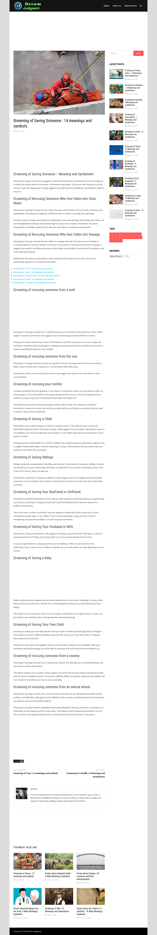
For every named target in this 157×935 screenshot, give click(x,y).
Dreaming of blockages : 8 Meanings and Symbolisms (130, 165)
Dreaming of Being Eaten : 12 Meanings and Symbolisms (133, 73)
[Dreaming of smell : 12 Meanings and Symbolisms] (116, 132)
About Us (117, 6)
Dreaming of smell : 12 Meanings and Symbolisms (134, 134)
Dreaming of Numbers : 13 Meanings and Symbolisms (134, 88)
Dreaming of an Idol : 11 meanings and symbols (33, 279)
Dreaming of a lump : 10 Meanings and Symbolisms (133, 198)
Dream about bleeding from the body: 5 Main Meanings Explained (25, 911)
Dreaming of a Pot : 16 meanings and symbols (33, 268)
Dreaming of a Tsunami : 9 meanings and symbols (34, 282)
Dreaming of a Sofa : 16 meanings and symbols (33, 272)
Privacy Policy (131, 6)
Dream (106, 6)
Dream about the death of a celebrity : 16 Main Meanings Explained (90, 911)
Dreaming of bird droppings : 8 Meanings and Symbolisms (132, 182)
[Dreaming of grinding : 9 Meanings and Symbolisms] (116, 100)
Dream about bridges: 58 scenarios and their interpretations (88, 876)
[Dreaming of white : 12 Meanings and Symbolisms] (116, 210)
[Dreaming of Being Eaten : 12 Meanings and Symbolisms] (116, 70)
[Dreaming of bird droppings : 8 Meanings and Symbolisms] (116, 178)
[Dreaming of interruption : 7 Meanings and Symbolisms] (116, 114)
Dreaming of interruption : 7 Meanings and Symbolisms (131, 118)
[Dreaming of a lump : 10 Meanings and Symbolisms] (116, 196)
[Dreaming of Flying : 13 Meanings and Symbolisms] (116, 146)
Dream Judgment (34, 931)
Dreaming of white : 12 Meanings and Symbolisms (134, 213)
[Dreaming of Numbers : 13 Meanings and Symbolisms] (116, 85)
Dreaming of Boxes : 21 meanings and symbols (24, 875)
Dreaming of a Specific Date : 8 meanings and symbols (36, 275)
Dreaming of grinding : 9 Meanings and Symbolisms (134, 102)
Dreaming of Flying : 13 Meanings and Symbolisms (133, 149)
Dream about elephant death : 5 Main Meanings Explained (58, 875)
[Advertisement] (78, 29)
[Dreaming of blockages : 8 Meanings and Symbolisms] (116, 161)
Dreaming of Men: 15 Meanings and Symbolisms (57, 910)
